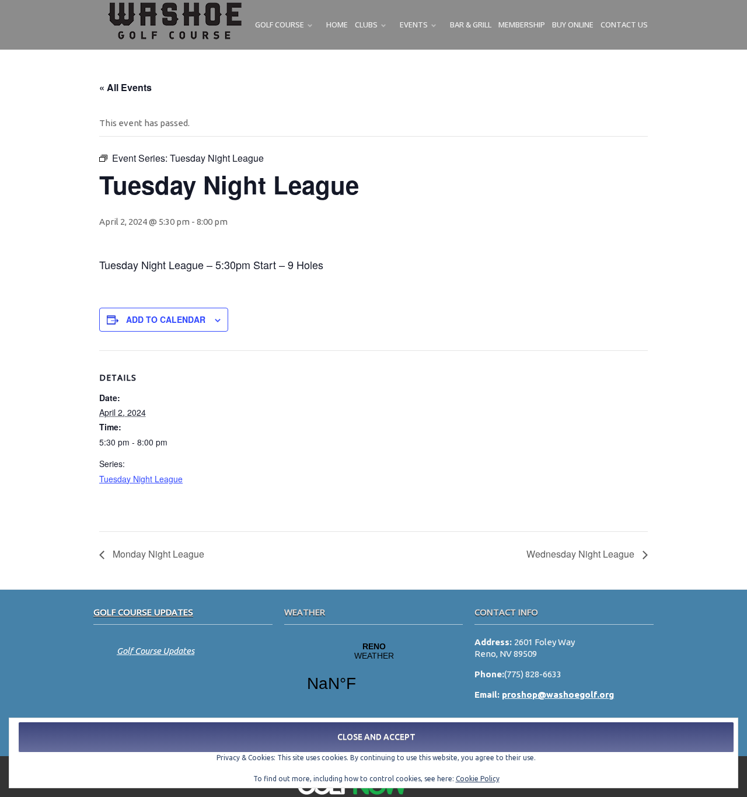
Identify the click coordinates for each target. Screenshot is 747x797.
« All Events (125, 87)
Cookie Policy (478, 778)
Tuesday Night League (141, 479)
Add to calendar (165, 319)
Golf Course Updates (143, 612)
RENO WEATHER (373, 674)
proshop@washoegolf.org (558, 694)
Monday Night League (157, 554)
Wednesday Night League (581, 554)
